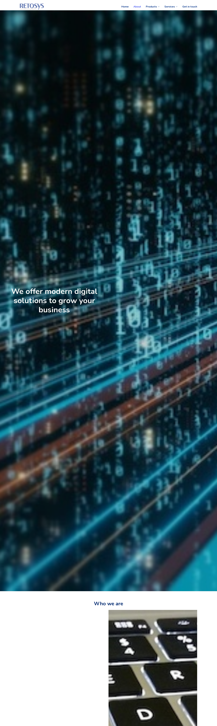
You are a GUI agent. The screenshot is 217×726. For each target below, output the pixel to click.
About (137, 6)
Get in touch (189, 6)
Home (125, 6)
